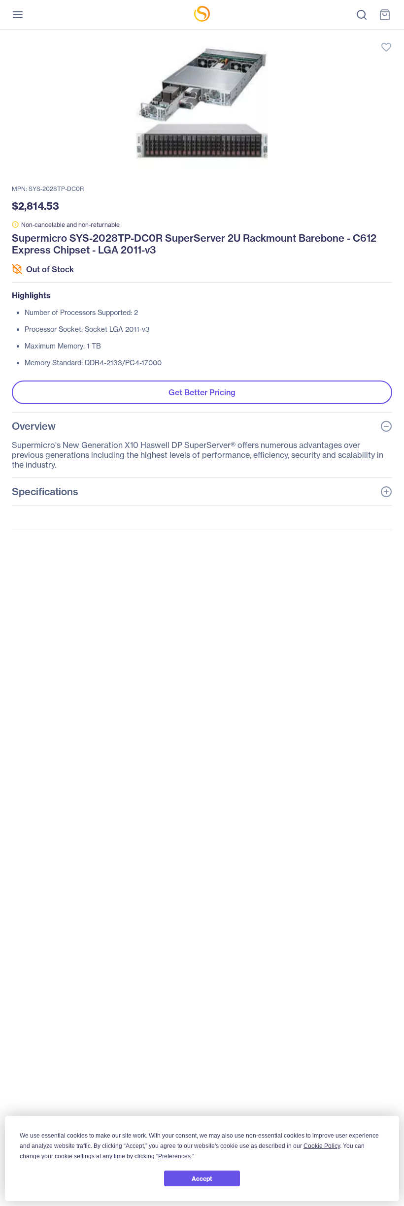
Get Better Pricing (202, 392)
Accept (202, 1178)
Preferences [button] (174, 1156)
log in (340, 37)
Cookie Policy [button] (321, 1146)
